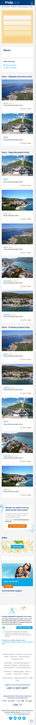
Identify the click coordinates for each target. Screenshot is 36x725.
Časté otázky (8, 663)
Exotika (6, 657)
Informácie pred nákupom (22, 663)
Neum (31, 6)
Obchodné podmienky (11, 665)
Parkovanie (13, 657)
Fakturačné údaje (24, 665)
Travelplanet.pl (9, 714)
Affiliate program (19, 671)
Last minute (28, 654)
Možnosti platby (9, 667)
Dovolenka (7, 6)
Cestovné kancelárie (8, 654)
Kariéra (27, 671)
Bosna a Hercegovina (23, 6)
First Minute (14, 6)
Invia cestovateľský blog (23, 667)
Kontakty (26, 674)
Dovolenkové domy (17, 659)
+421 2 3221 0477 (17, 688)
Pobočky (9, 674)
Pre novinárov (8, 671)
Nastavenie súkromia (21, 678)
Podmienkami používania (9, 642)
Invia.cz (22, 712)
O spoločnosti (17, 674)
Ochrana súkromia (7, 678)
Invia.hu (27, 712)
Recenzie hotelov (24, 657)
